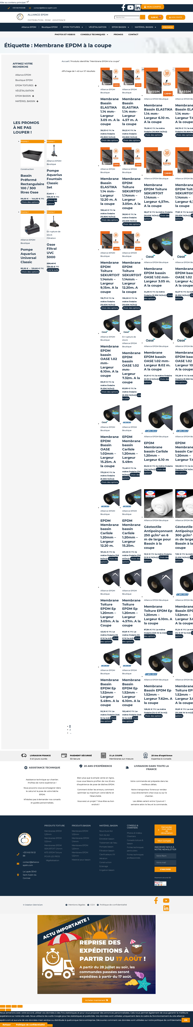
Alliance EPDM (29, 27)
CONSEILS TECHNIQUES (92, 34)
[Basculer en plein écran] (8, 1006)
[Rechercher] (142, 17)
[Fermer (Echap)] (20, 1006)
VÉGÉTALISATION (97, 27)
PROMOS (118, 34)
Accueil (65, 61)
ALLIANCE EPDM (38, 14)
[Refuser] (50, 1025)
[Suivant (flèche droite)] (8, 1010)
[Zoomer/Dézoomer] (2, 1006)
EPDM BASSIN (119, 27)
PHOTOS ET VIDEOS (65, 34)
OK (185, 1020)
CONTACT (133, 34)
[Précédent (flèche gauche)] (2, 1010)
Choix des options (30, 202)
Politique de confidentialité (30, 1024)
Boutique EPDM (50, 27)
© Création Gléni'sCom (33, 905)
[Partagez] (14, 1006)
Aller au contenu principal (13, 2)
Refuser (7, 1024)
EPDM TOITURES (71, 27)
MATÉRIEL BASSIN (144, 27)
